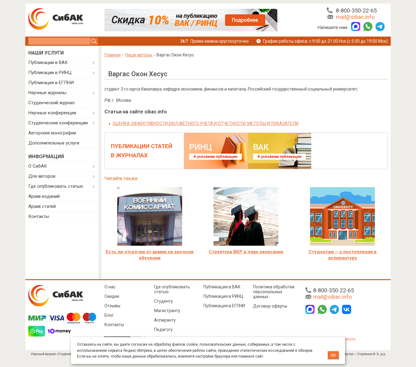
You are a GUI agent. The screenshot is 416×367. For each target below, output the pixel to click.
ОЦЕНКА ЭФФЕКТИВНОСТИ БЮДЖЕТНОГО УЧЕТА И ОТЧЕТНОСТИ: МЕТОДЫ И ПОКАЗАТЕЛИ (205, 123)
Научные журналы (47, 92)
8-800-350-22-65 (356, 10)
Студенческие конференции (58, 123)
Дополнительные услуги (53, 143)
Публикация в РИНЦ (223, 296)
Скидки (111, 296)
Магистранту (167, 310)
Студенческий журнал (51, 102)
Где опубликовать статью (55, 186)
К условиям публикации (215, 157)
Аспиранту (165, 320)
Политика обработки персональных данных (273, 291)
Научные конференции (52, 113)
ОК (333, 355)
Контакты (38, 216)
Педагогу (163, 329)
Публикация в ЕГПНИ (51, 82)
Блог (109, 315)
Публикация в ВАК (222, 286)
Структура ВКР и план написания (246, 252)
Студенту (163, 301)
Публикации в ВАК (48, 62)
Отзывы (112, 305)
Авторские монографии (52, 132)
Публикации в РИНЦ (50, 72)
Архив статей (42, 206)
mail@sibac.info (355, 17)
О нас (109, 286)
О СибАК (37, 166)
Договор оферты (270, 306)
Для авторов (41, 176)
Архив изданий (44, 196)
